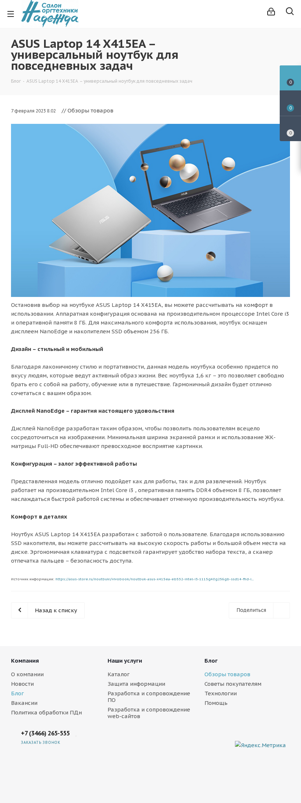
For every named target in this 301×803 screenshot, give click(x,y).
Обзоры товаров (227, 674)
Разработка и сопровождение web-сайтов (149, 713)
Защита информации (136, 683)
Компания (25, 660)
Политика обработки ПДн (46, 712)
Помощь (216, 702)
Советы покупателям (232, 683)
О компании (27, 674)
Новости (22, 683)
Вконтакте (227, 739)
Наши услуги (125, 660)
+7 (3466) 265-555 (45, 733)
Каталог (119, 674)
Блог (17, 693)
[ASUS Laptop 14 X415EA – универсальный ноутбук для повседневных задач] (150, 210)
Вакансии (24, 702)
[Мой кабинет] (271, 11)
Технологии (220, 693)
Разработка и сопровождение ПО (149, 696)
